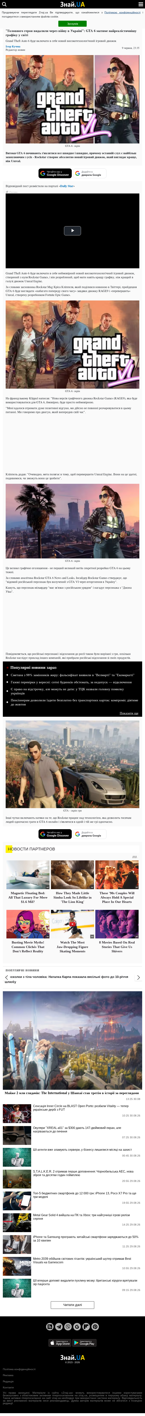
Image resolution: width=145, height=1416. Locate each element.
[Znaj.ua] (72, 4)
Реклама (8, 1375)
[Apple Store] (60, 1342)
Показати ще (129, 713)
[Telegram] (59, 1326)
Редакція (8, 1381)
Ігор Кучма (13, 46)
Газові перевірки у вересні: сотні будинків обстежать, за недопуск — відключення (71, 682)
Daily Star (66, 186)
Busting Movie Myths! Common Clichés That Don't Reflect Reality (28, 946)
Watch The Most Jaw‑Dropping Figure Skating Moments (72, 946)
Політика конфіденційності (19, 1369)
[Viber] (68, 1326)
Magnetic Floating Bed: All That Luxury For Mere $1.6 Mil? (27, 897)
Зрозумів (72, 23)
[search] (4, 4)
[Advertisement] (72, 443)
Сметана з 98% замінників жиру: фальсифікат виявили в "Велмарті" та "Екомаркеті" (72, 675)
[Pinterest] (95, 1326)
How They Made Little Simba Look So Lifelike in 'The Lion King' (72, 897)
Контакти (8, 1387)
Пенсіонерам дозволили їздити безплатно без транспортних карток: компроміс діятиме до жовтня (74, 702)
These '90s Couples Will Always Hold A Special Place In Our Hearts (116, 897)
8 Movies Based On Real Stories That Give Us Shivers (117, 946)
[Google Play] (84, 1342)
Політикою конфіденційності (122, 12)
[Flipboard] (86, 1326)
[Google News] (77, 1326)
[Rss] (50, 1326)
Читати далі (72, 1305)
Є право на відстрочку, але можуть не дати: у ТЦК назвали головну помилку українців (67, 691)
